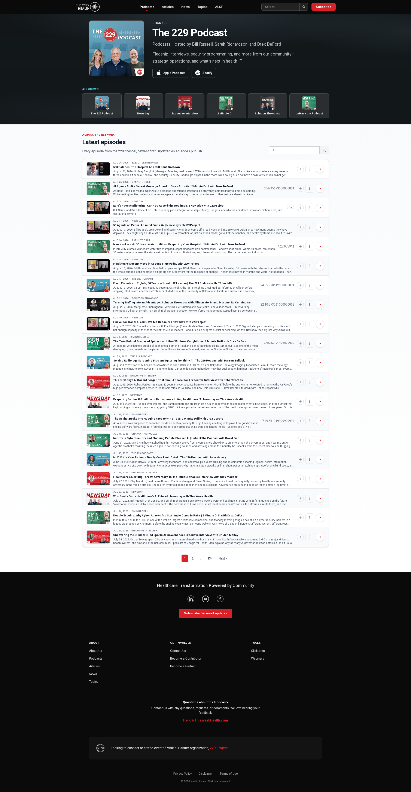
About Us (95, 651)
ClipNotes (258, 651)
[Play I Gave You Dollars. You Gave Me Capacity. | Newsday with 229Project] (98, 323)
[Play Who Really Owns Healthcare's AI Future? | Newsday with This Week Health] (98, 498)
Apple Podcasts (174, 73)
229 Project (219, 748)
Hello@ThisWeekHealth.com (205, 720)
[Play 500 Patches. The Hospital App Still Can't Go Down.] (98, 169)
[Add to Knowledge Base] (300, 169)
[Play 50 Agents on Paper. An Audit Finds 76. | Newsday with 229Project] (98, 227)
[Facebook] (220, 599)
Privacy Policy (182, 773)
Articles (168, 7)
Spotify (207, 73)
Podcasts (147, 7)
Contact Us (178, 651)
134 (210, 558)
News (185, 7)
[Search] (303, 7)
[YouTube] (205, 599)
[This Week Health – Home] (88, 6)
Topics (202, 7)
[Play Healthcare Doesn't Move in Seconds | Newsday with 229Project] (98, 265)
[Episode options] (309, 169)
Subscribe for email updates (205, 613)
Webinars (257, 658)
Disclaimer (206, 773)
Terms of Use (229, 773)
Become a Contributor (185, 658)
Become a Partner (183, 666)
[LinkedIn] (191, 599)
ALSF (219, 7)
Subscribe (323, 7)
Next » (223, 558)
